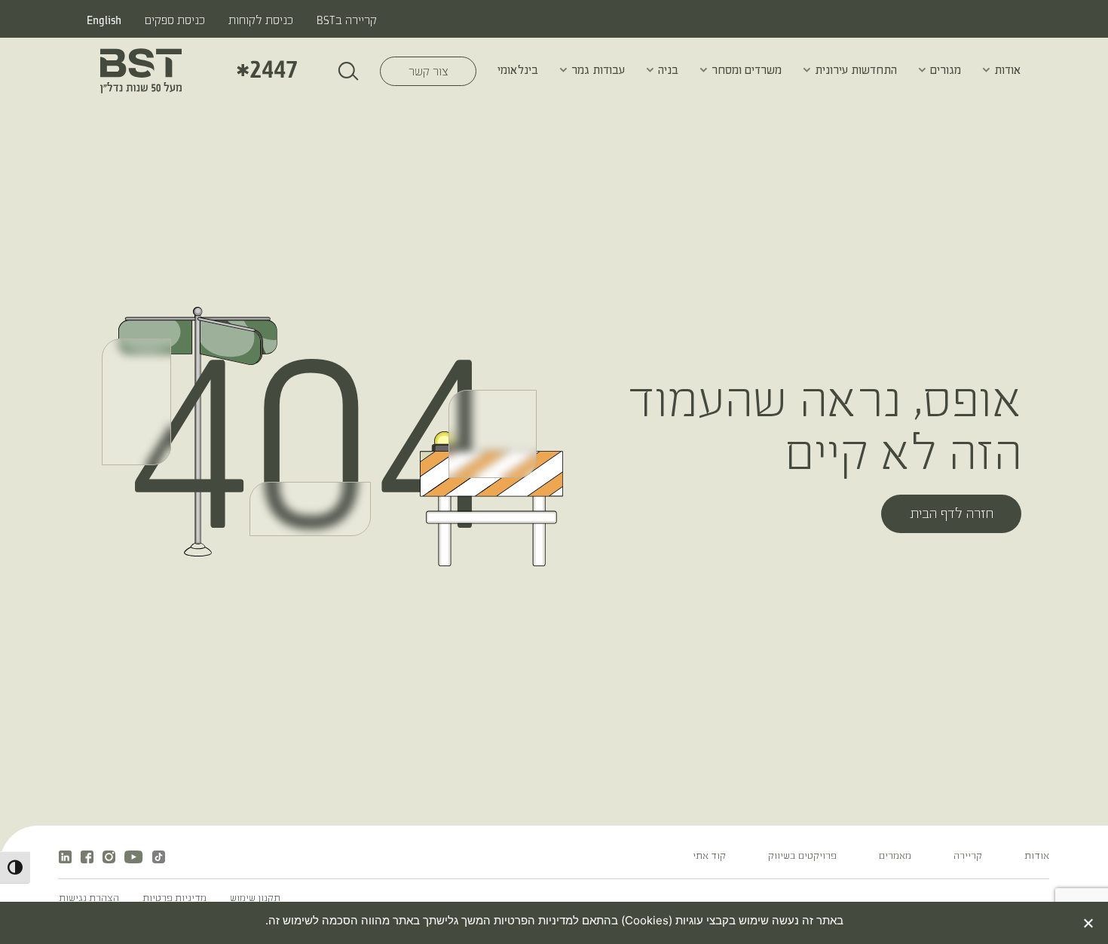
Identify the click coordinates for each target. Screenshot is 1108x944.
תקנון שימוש (255, 898)
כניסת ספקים (175, 21)
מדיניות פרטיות (174, 898)
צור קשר (414, 72)
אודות (1007, 70)
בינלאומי (517, 70)
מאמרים (895, 856)
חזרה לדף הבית (951, 514)
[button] (986, 69)
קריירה (967, 856)
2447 (267, 70)
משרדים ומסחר (747, 70)
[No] (1089, 922)
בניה (668, 70)
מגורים (945, 70)
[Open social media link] (133, 857)
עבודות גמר (598, 70)
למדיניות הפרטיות (535, 920)
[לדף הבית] (141, 71)
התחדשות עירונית (856, 70)
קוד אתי (709, 856)
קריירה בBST (347, 21)
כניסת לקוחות (260, 21)
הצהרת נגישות (89, 898)
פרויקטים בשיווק (802, 856)
